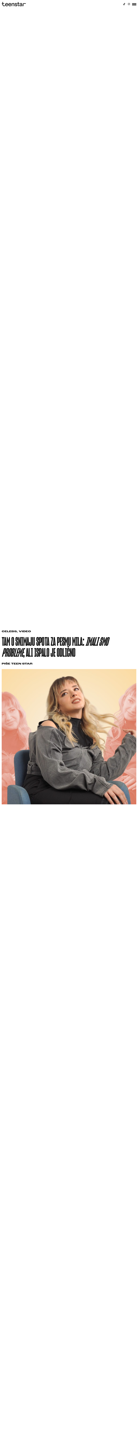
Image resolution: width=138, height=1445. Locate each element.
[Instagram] (129, 4)
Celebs (9, 631)
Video (25, 631)
